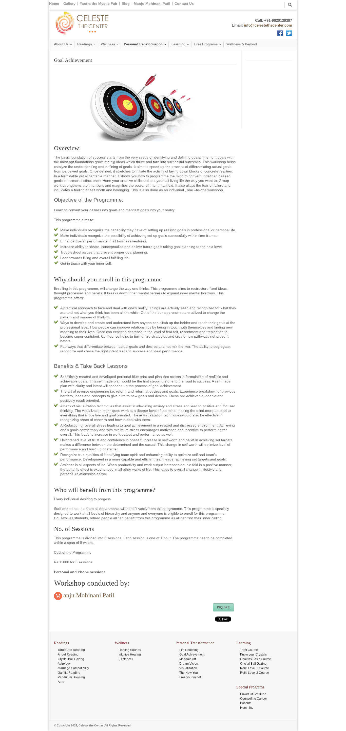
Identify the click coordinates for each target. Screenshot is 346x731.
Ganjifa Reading (69, 673)
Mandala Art (187, 659)
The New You (188, 673)
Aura (61, 682)
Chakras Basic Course (255, 659)
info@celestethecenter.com (268, 25)
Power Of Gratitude (253, 694)
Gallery (69, 3)
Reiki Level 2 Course (254, 673)
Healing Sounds (130, 650)
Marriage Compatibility (73, 668)
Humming (247, 707)
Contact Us (184, 3)
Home (54, 3)
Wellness (109, 44)
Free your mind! (190, 677)
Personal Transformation (145, 44)
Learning (180, 44)
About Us (63, 44)
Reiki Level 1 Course (254, 668)
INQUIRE (223, 607)
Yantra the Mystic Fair (98, 3)
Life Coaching (189, 650)
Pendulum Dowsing (71, 677)
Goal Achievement (191, 654)
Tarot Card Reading (71, 650)
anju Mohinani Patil (88, 595)
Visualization (188, 668)
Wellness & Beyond (241, 44)
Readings (86, 44)
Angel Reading (68, 654)
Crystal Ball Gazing (71, 659)
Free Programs (207, 44)
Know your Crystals (253, 654)
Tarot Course (249, 650)
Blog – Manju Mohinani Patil (146, 3)
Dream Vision (188, 663)
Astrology (64, 663)
